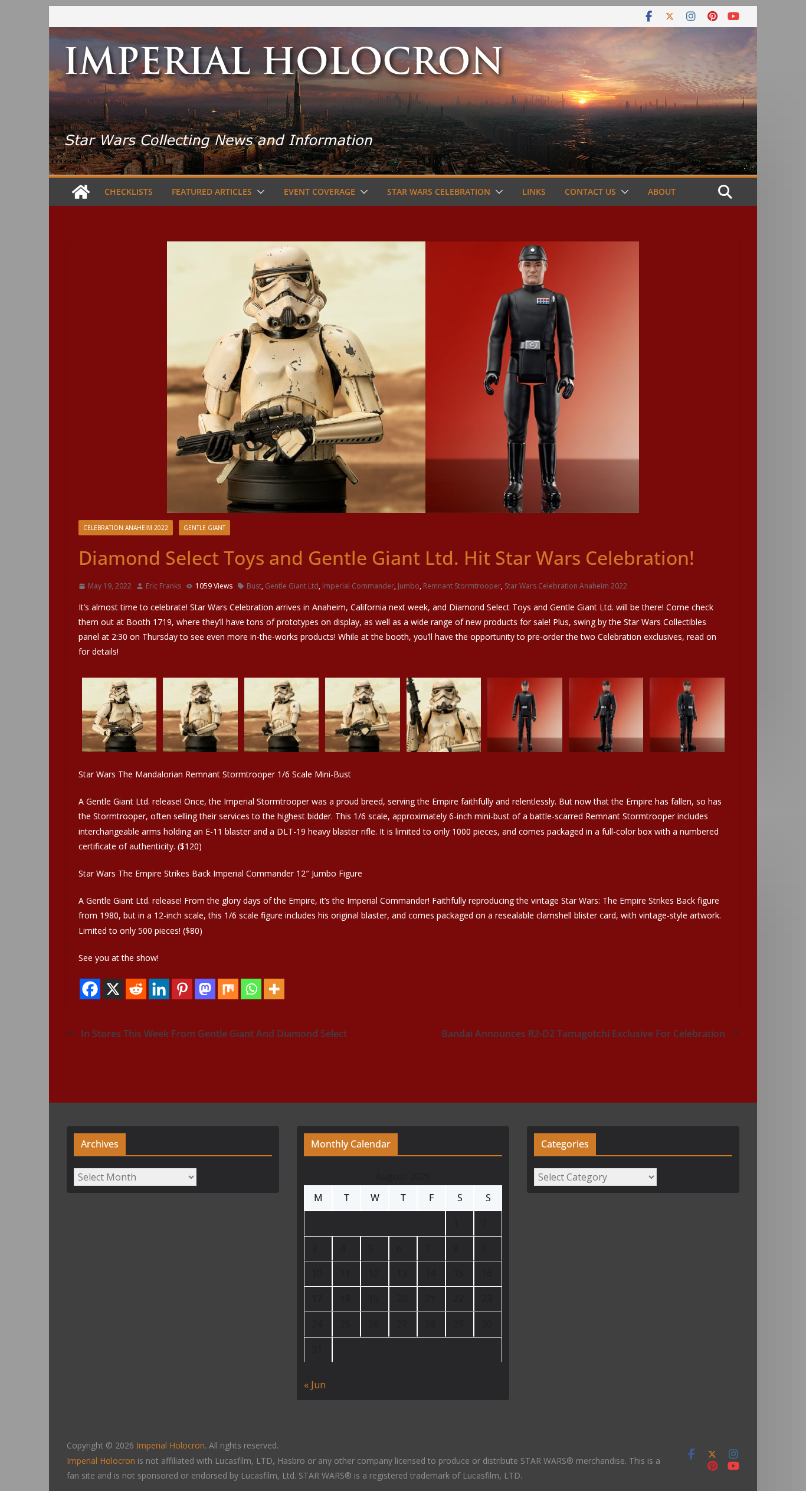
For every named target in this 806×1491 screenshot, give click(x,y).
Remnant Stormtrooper (462, 586)
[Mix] (228, 989)
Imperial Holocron (101, 1460)
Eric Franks (163, 586)
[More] (274, 989)
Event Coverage (319, 191)
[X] (113, 989)
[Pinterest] (182, 989)
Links (534, 191)
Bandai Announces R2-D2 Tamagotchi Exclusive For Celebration (583, 1033)
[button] (258, 192)
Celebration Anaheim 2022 (125, 528)
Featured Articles (212, 191)
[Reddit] (136, 989)
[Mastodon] (205, 989)
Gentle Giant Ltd (292, 586)
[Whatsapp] (251, 989)
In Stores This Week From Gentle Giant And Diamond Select (214, 1033)
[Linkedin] (159, 989)
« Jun (315, 1384)
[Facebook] (90, 989)
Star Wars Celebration (438, 191)
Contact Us (590, 191)
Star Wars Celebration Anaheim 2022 (565, 586)
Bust (254, 586)
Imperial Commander (358, 586)
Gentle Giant (204, 528)
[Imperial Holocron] (403, 35)
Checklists (128, 191)
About (662, 191)
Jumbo (409, 586)
